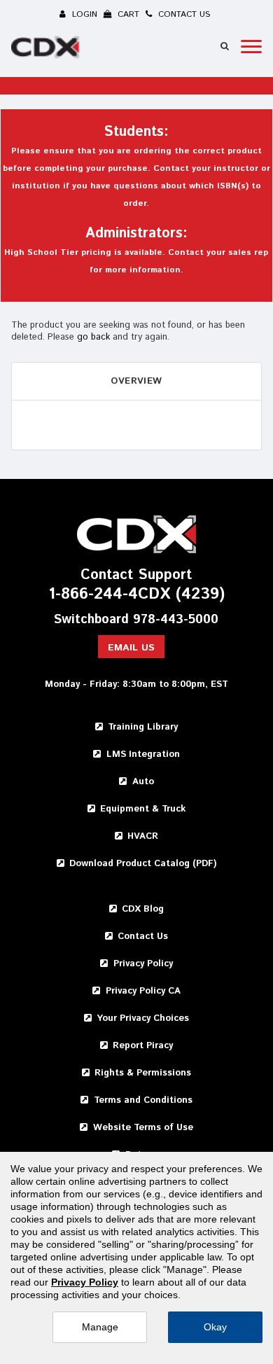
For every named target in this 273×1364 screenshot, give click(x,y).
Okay (215, 1326)
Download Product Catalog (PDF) (142, 863)
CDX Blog (143, 909)
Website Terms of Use (143, 1127)
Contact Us (143, 936)
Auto (143, 781)
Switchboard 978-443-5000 (136, 620)
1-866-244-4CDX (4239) (136, 595)
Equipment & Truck (143, 809)
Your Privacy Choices (143, 1018)
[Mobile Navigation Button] (251, 46)
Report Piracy (143, 1045)
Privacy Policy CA (143, 991)
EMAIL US (131, 648)
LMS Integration (143, 754)
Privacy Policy (143, 963)
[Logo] (47, 49)
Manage (100, 1326)
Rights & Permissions (142, 1073)
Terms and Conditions (143, 1100)
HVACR (142, 836)
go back (93, 337)
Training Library (143, 727)
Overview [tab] (136, 381)
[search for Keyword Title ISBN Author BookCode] (225, 46)
